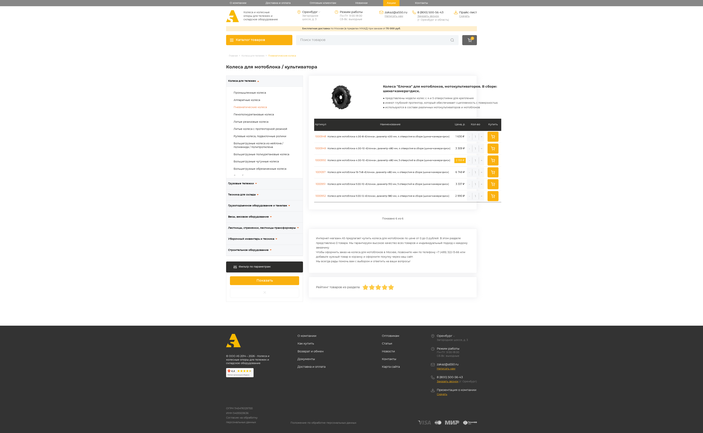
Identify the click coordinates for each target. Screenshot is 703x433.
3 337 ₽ (460, 184)
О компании (238, 3)
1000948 (320, 136)
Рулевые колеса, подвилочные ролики (260, 136)
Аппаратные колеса (247, 100)
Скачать (464, 16)
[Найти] (452, 40)
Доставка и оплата (278, 3)
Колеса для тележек (242, 81)
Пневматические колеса (250, 107)
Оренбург (444, 335)
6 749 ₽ (460, 172)
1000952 (320, 196)
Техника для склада (242, 194)
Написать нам (394, 16)
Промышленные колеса (250, 93)
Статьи (387, 343)
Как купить (305, 343)
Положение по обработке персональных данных (323, 423)
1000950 (320, 160)
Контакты (421, 3)
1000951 (321, 184)
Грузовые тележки (241, 183)
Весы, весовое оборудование (248, 217)
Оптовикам (390, 335)
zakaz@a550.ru (396, 12)
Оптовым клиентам (323, 3)
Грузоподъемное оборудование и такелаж (257, 205)
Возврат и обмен (310, 351)
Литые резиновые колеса (251, 122)
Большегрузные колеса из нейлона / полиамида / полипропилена (258, 145)
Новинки (361, 3)
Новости (388, 351)
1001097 (321, 172)
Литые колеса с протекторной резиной (260, 129)
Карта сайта (391, 366)
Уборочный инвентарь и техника (251, 239)
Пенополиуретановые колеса (254, 114)
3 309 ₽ (460, 148)
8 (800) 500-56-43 (430, 12)
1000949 (320, 148)
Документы (306, 359)
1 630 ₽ (460, 136)
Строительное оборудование (248, 250)
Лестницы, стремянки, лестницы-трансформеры (262, 228)
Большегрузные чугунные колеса (256, 161)
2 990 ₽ (460, 196)
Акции (391, 3)
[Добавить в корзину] (493, 137)
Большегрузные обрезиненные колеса (260, 169)
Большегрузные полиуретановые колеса (261, 154)
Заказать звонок (428, 16)
